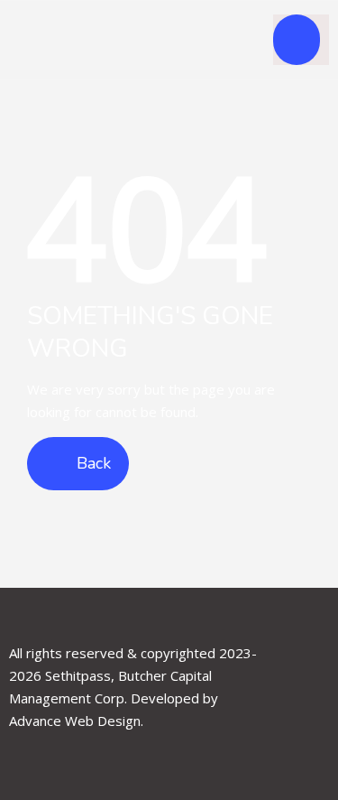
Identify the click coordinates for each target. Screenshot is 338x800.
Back (91, 463)
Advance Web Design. (76, 721)
